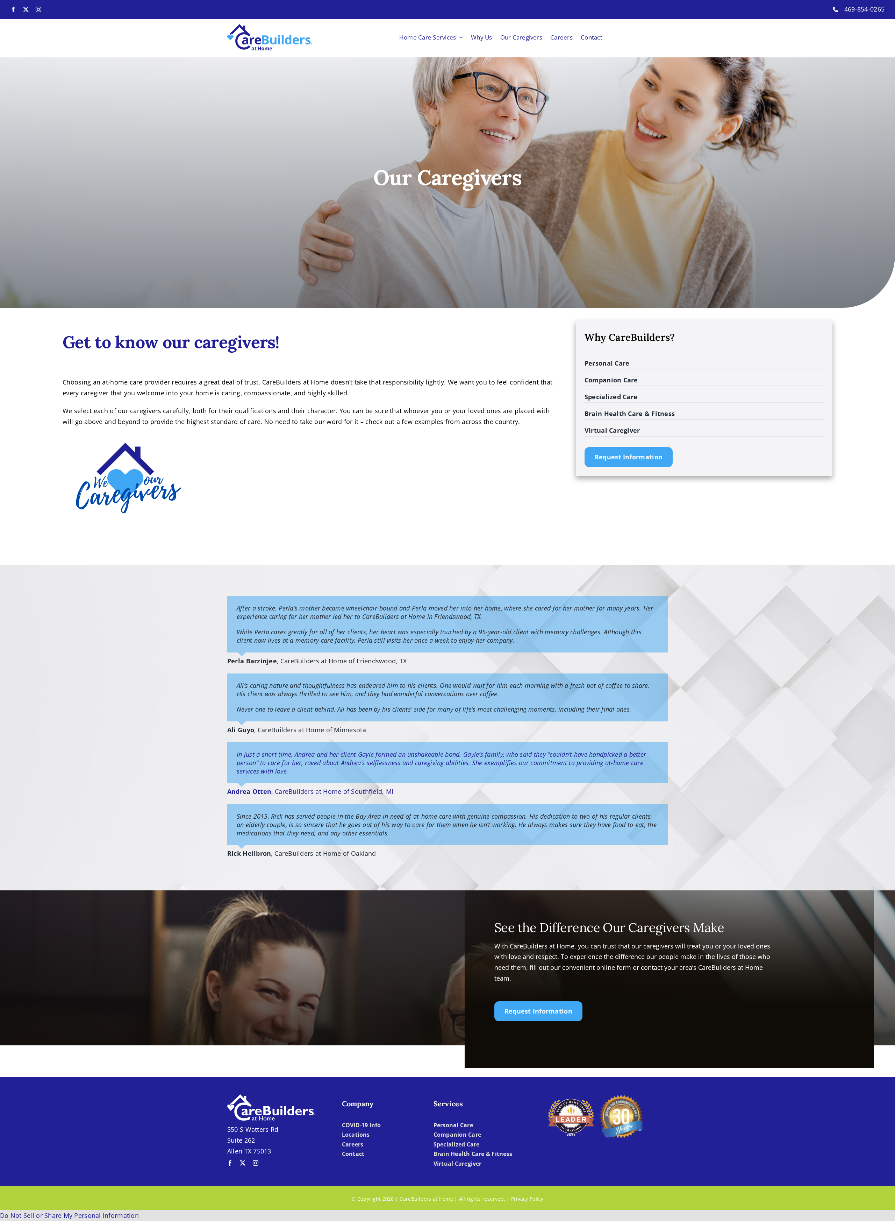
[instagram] (38, 9)
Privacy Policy (527, 1198)
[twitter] (26, 9)
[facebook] (13, 9)
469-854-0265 (864, 9)
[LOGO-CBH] (269, 27)
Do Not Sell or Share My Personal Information (69, 1215)
